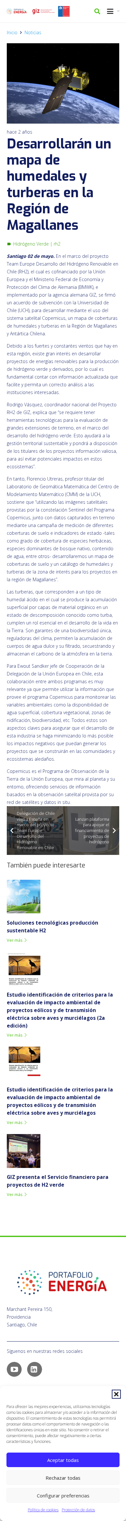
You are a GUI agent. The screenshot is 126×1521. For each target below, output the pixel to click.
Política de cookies (43, 1510)
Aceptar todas (63, 1460)
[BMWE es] (119, 11)
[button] (116, 1394)
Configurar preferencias (63, 1495)
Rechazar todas (63, 1478)
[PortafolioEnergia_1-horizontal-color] (17, 11)
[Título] (43, 11)
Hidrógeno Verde (31, 244)
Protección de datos (78, 1510)
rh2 (57, 244)
